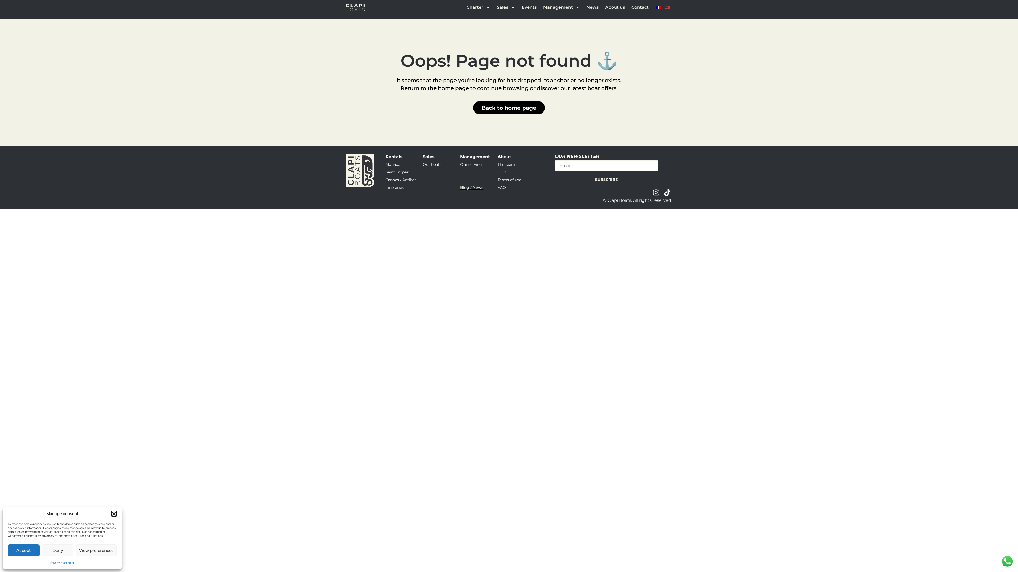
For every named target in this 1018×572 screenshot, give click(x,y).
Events (529, 7)
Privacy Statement (62, 562)
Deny (57, 550)
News (592, 7)
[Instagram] (656, 192)
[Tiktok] (667, 192)
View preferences (96, 550)
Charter (475, 7)
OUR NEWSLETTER (577, 156)
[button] (114, 513)
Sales (502, 7)
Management (558, 7)
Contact (640, 7)
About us (615, 7)
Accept (23, 550)
